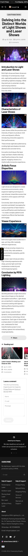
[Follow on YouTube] (10, 537)
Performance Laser (6, 486)
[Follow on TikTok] (14, 537)
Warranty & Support (19, 502)
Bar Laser (5, 500)
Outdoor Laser (6, 491)
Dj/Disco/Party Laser (6, 504)
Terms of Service (19, 496)
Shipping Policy (21, 492)
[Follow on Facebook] (3, 537)
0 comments (15, 42)
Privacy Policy (8, 389)
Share (15, 338)
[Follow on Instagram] (7, 537)
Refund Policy (20, 488)
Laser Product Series (14, 14)
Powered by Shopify (16, 551)
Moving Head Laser (6, 495)
